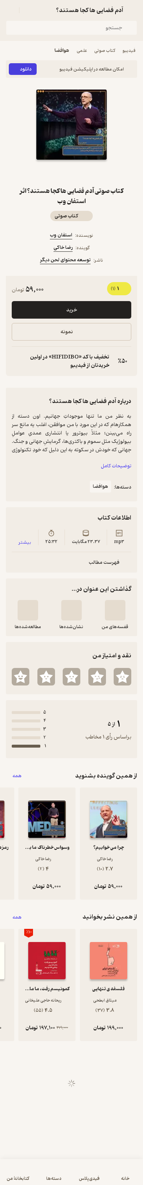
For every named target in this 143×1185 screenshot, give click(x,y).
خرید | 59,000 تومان (71, 1175)
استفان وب (61, 235)
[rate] (122, 676)
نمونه (66, 332)
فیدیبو (129, 50)
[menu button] (10, 10)
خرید (71, 310)
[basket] (28, 10)
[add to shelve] (115, 610)
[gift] (71, 173)
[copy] (17, 361)
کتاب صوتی (104, 50)
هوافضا (62, 50)
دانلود (26, 69)
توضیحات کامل (116, 466)
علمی (82, 50)
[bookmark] (89, 173)
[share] (54, 173)
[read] (28, 610)
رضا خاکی (63, 247)
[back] (133, 10)
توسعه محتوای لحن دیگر (65, 260)
